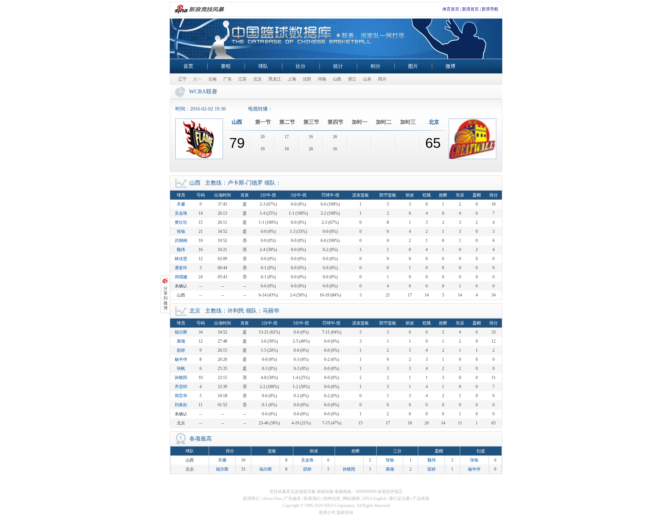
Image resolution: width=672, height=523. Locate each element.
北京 (257, 79)
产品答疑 (421, 498)
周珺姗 (181, 276)
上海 (292, 79)
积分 (375, 66)
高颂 (181, 341)
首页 (188, 66)
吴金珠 (181, 213)
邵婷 (181, 350)
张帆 (181, 368)
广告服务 (292, 498)
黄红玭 (181, 222)
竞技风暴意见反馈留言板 (293, 491)
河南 (322, 79)
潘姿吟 (181, 267)
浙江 (352, 79)
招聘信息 (331, 498)
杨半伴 (181, 359)
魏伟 (181, 249)
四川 (382, 79)
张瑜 (181, 231)
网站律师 (351, 498)
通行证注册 (399, 498)
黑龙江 (274, 79)
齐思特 (181, 386)
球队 (263, 66)
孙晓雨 (181, 377)
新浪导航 (490, 9)
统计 (338, 66)
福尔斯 (181, 332)
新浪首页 (470, 9)
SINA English (374, 498)
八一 (197, 79)
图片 (413, 66)
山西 (337, 79)
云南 (212, 79)
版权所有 (345, 512)
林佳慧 (181, 258)
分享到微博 (165, 298)
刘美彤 (181, 404)
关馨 (181, 204)
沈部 (307, 79)
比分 (301, 66)
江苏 (242, 79)
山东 (367, 79)
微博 (450, 66)
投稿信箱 (325, 491)
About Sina (271, 498)
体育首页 (450, 9)
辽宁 (182, 79)
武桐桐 (181, 240)
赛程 (226, 66)
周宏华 (181, 395)
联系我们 (312, 498)
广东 (227, 79)
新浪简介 (251, 498)
